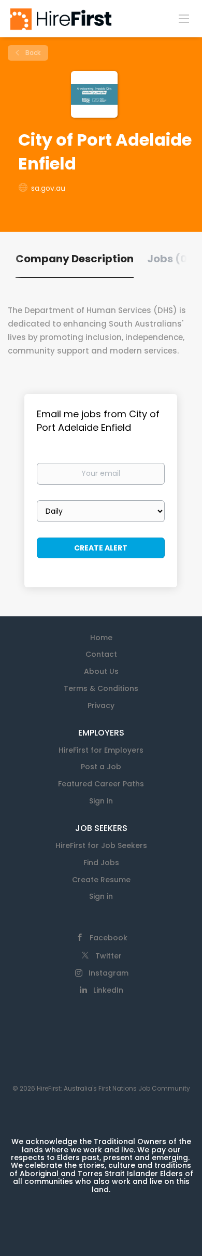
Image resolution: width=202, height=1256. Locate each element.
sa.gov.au (48, 188)
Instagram (108, 973)
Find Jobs (101, 862)
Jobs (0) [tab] (169, 258)
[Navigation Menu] (184, 18)
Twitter (108, 956)
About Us (101, 671)
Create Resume (101, 879)
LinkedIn (108, 990)
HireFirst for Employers (101, 750)
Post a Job (101, 766)
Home (101, 637)
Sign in (101, 801)
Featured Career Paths (101, 784)
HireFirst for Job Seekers (101, 845)
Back (32, 52)
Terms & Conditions (101, 688)
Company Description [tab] (75, 258)
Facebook (108, 938)
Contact (101, 654)
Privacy (101, 705)
